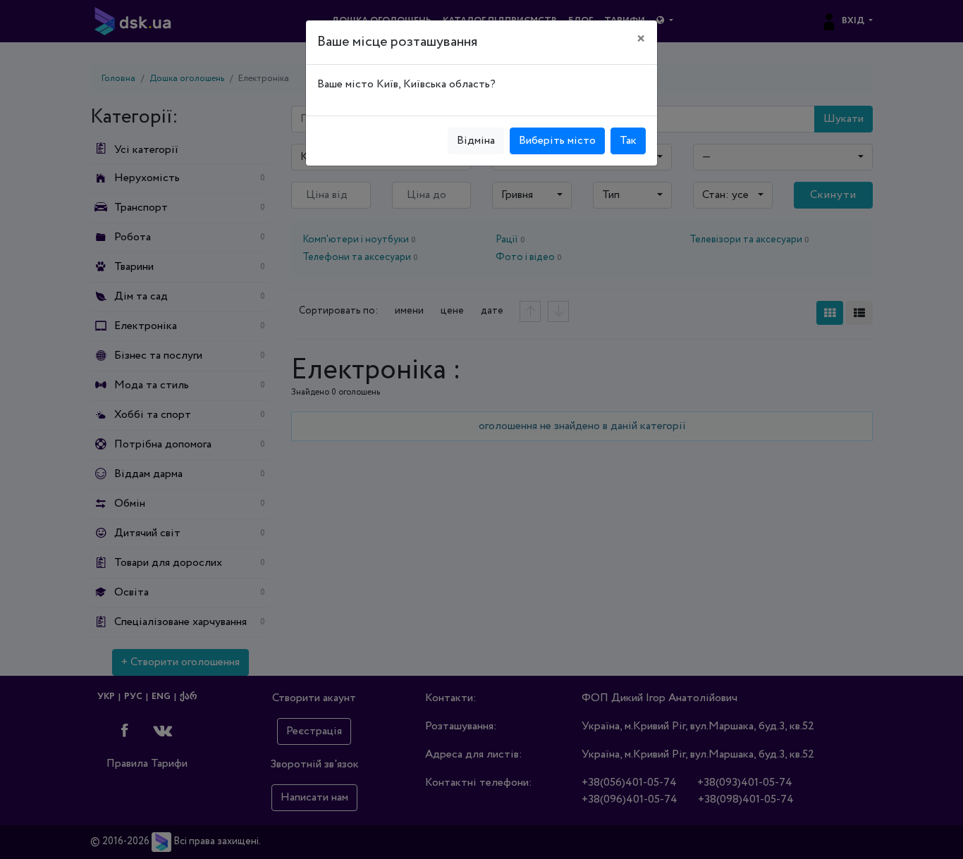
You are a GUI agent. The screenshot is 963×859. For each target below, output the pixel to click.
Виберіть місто (557, 140)
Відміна (476, 140)
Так (628, 140)
